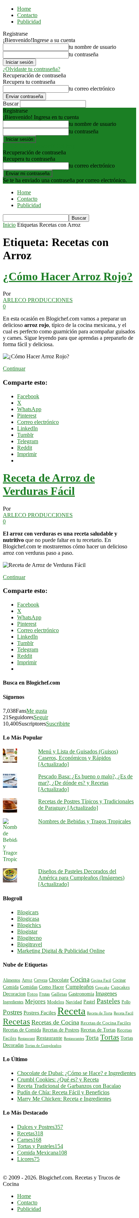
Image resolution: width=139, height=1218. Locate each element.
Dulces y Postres (40, 1127)
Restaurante (49, 1038)
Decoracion (14, 994)
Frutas (44, 994)
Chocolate (59, 980)
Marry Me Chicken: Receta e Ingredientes (64, 1099)
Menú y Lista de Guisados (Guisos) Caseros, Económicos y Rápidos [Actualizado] (78, 757)
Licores (28, 1159)
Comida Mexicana (42, 1153)
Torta (92, 1037)
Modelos (55, 1001)
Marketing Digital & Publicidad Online (61, 951)
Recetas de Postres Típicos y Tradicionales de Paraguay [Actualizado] (86, 804)
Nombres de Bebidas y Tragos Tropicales (84, 821)
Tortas (109, 1037)
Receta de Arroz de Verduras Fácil (49, 484)
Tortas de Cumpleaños (43, 1045)
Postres (12, 1012)
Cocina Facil (101, 980)
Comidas (28, 987)
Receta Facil (123, 1013)
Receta (71, 1011)
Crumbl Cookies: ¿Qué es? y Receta (58, 1079)
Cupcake (102, 987)
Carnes (29, 1140)
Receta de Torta (99, 1013)
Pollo (126, 1001)
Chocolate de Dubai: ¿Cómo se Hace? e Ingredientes (76, 1073)
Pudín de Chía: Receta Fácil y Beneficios (63, 1092)
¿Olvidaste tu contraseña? (31, 69)
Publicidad (29, 22)
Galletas (59, 994)
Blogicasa (28, 919)
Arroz (27, 980)
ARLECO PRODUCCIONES (38, 300)
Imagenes (106, 994)
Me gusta (36, 711)
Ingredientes (13, 1001)
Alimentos (11, 980)
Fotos (32, 994)
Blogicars (27, 912)
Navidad (74, 1001)
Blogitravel (29, 944)
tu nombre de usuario (92, 47)
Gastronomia (81, 994)
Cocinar (119, 980)
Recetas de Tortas (98, 1030)
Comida (11, 987)
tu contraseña (83, 54)
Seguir (41, 717)
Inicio (9, 225)
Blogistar (27, 931)
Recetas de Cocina (55, 1022)
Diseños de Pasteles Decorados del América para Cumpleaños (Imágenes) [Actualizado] (81, 877)
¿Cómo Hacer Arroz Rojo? (68, 276)
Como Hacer (51, 987)
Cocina (79, 979)
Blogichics (29, 925)
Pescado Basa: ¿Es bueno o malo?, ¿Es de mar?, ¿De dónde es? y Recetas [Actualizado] (85, 782)
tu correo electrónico (92, 89)
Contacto (27, 15)
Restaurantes (74, 1038)
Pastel (89, 1001)
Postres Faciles (40, 1012)
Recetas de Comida (22, 1030)
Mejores (35, 1001)
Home (24, 9)
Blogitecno (29, 938)
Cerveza (40, 980)
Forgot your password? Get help (39, 146)
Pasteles (108, 1001)
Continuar (14, 368)
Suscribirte (58, 724)
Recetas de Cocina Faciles (106, 1022)
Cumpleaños (80, 986)
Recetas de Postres (60, 1030)
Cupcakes (120, 987)
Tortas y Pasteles (40, 1146)
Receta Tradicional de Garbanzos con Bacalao (69, 1086)
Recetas (16, 1021)
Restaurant (26, 1038)
